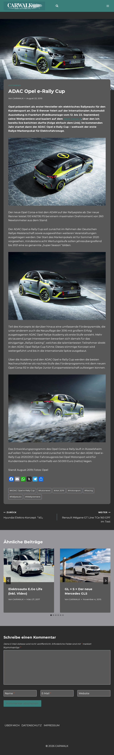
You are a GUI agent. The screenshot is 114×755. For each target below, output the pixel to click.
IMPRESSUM (52, 725)
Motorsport (74, 490)
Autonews (44, 490)
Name (10, 693)
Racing (88, 490)
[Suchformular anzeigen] (57, 6)
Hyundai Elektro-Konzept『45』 (24, 515)
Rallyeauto (16, 496)
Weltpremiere (32, 496)
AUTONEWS (14, 85)
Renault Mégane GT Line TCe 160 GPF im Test (86, 517)
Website (84, 693)
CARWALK (18, 98)
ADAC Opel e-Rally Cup (22, 490)
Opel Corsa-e (72, 118)
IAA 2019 (59, 490)
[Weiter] (105, 580)
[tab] (51, 615)
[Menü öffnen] (107, 6)
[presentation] (29, 565)
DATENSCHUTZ (32, 725)
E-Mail (46, 693)
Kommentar (12, 647)
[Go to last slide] (8, 580)
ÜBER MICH (12, 725)
